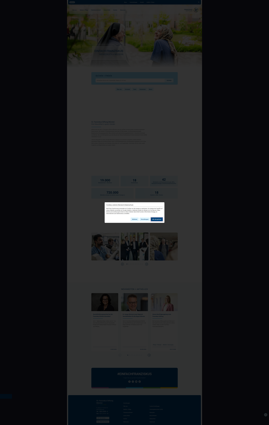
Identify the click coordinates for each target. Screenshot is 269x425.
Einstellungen (145, 219)
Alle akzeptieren (156, 219)
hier (154, 212)
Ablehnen (134, 219)
